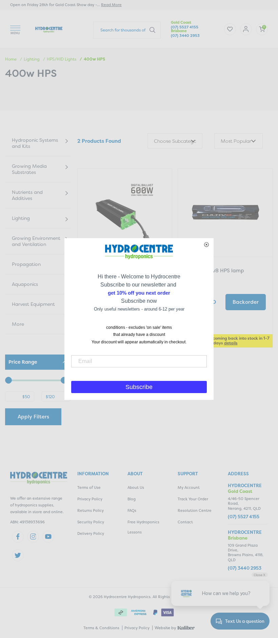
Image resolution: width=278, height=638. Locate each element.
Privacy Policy (89, 499)
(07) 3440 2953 (185, 36)
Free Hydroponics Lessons (143, 527)
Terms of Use (89, 487)
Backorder (246, 301)
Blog (131, 499)
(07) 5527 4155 (184, 27)
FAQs (131, 510)
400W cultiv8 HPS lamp (214, 270)
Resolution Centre (195, 510)
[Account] (230, 29)
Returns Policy (90, 510)
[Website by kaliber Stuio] (186, 627)
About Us (135, 487)
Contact (185, 522)
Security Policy (90, 522)
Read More (111, 4)
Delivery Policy (90, 533)
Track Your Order (193, 499)
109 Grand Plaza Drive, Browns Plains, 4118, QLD (245, 553)
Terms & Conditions (101, 628)
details (231, 343)
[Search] (152, 29)
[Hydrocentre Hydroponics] (48, 29)
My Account (189, 487)
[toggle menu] (15, 29)
